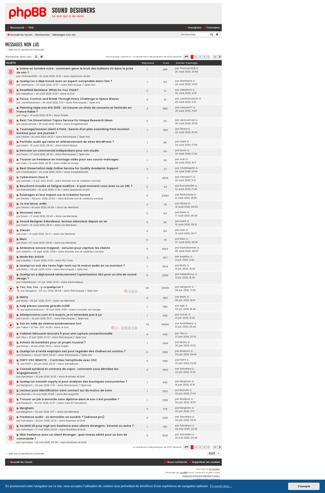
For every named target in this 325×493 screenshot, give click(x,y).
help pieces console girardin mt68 (45, 306)
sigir (182, 305)
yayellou (26, 260)
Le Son (70, 93)
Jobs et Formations (76, 403)
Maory (24, 346)
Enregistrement (79, 124)
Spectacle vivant (80, 76)
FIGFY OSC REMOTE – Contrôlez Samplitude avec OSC (58, 360)
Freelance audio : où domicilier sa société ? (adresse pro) (62, 417)
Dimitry (25, 198)
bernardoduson (34, 309)
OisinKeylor (27, 84)
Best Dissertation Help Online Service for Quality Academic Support (69, 168)
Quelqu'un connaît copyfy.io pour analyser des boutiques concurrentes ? (73, 381)
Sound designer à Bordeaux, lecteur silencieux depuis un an (63, 221)
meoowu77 (186, 107)
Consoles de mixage (88, 309)
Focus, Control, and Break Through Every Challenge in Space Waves (69, 99)
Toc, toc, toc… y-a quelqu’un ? (41, 287)
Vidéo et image (69, 163)
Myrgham (27, 385)
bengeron (30, 290)
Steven (25, 230)
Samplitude (71, 363)
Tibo (23, 337)
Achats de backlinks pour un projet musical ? (53, 342)
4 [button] (204, 56)
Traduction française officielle (196, 476)
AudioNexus (187, 323)
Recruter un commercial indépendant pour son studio (59, 150)
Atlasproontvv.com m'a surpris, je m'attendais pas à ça (61, 315)
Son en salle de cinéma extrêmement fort (50, 323)
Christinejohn (28, 172)
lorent (24, 145)
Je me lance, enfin (33, 204)
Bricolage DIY (71, 394)
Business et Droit (75, 376)
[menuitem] (29, 27)
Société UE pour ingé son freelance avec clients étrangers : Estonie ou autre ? (77, 426)
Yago (24, 115)
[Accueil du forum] (27, 13)
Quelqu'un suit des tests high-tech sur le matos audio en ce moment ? (72, 265)
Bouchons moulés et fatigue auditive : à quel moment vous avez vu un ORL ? (76, 186)
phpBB (183, 472)
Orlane (25, 136)
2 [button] (196, 56)
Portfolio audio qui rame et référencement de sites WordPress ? (67, 142)
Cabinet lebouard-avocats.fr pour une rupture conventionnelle (66, 333)
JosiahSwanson (30, 102)
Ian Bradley (214, 469)
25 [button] (215, 56)
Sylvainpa (27, 376)
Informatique (69, 145)
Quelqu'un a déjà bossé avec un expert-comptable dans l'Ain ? (66, 81)
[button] (186, 57)
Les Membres (71, 207)
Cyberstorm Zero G (34, 177)
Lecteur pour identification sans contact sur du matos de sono (66, 390)
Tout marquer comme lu (118, 56)
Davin (24, 154)
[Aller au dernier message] (197, 68)
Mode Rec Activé (32, 257)
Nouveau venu (30, 212)
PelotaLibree (186, 194)
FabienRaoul (28, 282)
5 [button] (208, 56)
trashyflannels (188, 247)
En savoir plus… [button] (221, 486)
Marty (24, 269)
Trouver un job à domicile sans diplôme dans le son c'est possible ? (69, 399)
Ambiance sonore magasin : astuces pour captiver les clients (65, 248)
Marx (23, 239)
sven (24, 163)
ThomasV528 (29, 76)
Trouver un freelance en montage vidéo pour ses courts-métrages (69, 159)
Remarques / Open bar (81, 84)
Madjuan (26, 403)
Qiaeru (216, 476)
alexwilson (27, 93)
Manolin (25, 394)
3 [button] (200, 56)
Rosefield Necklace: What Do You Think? (49, 90)
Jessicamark (28, 124)
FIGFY (28, 363)
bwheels (26, 180)
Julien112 (26, 251)
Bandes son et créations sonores (81, 180)
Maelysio (26, 355)
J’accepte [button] (304, 486)
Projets (64, 115)
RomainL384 (28, 189)
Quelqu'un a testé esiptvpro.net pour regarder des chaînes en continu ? (73, 351)
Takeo (24, 327)
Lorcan (25, 318)
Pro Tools (67, 260)
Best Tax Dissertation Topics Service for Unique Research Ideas (66, 120)
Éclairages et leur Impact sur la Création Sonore (55, 195)
